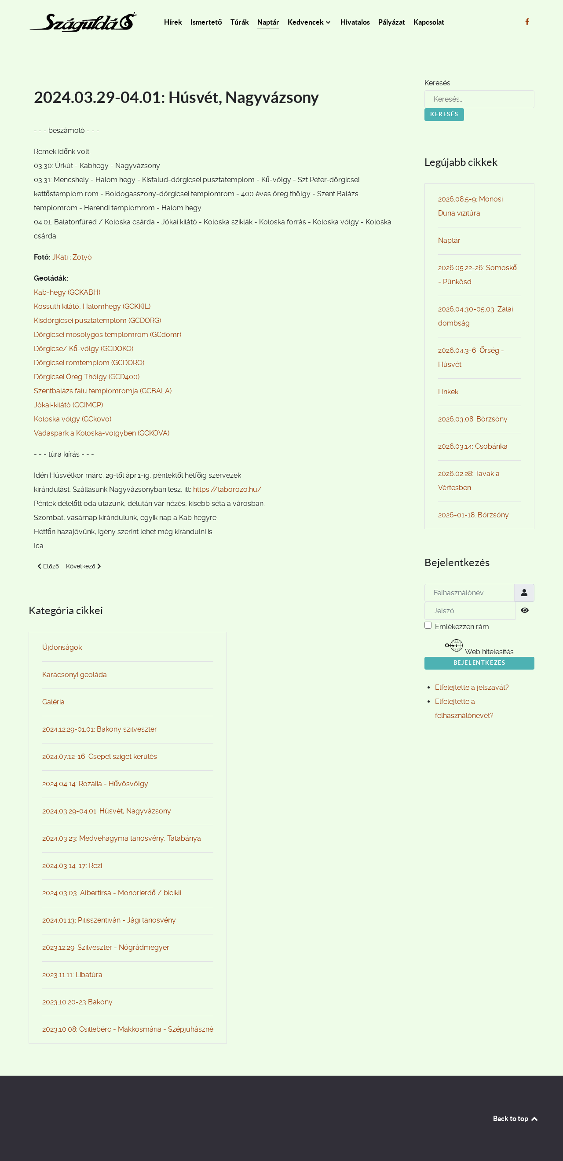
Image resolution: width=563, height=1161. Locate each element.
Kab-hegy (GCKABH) (67, 292)
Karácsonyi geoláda (74, 674)
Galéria (53, 702)
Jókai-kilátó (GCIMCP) (68, 405)
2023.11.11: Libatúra (72, 975)
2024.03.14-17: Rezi (72, 865)
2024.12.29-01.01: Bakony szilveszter (99, 729)
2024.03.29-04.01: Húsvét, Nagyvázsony (106, 811)
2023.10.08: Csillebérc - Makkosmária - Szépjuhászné (127, 1029)
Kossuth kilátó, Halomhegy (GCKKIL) (92, 306)
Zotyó (82, 257)
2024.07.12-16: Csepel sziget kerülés (99, 756)
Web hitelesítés (489, 652)
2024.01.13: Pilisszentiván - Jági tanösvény (109, 920)
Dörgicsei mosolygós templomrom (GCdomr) (107, 334)
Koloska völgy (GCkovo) (72, 419)
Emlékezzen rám (462, 627)
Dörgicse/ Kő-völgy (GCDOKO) (83, 348)
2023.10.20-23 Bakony (77, 1002)
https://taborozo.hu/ (227, 489)
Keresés (437, 83)
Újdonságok (62, 647)
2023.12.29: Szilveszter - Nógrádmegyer (105, 947)
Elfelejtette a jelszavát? (472, 687)
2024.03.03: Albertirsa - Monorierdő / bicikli (111, 893)
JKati (60, 257)
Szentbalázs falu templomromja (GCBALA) (103, 391)
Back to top (511, 1118)
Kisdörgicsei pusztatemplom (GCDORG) (97, 320)
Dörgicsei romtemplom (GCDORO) (89, 363)
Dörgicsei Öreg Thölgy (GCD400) (86, 377)
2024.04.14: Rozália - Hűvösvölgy (95, 784)
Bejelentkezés (479, 662)
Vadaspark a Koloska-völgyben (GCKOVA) (101, 433)
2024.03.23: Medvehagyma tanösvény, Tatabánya (121, 838)
